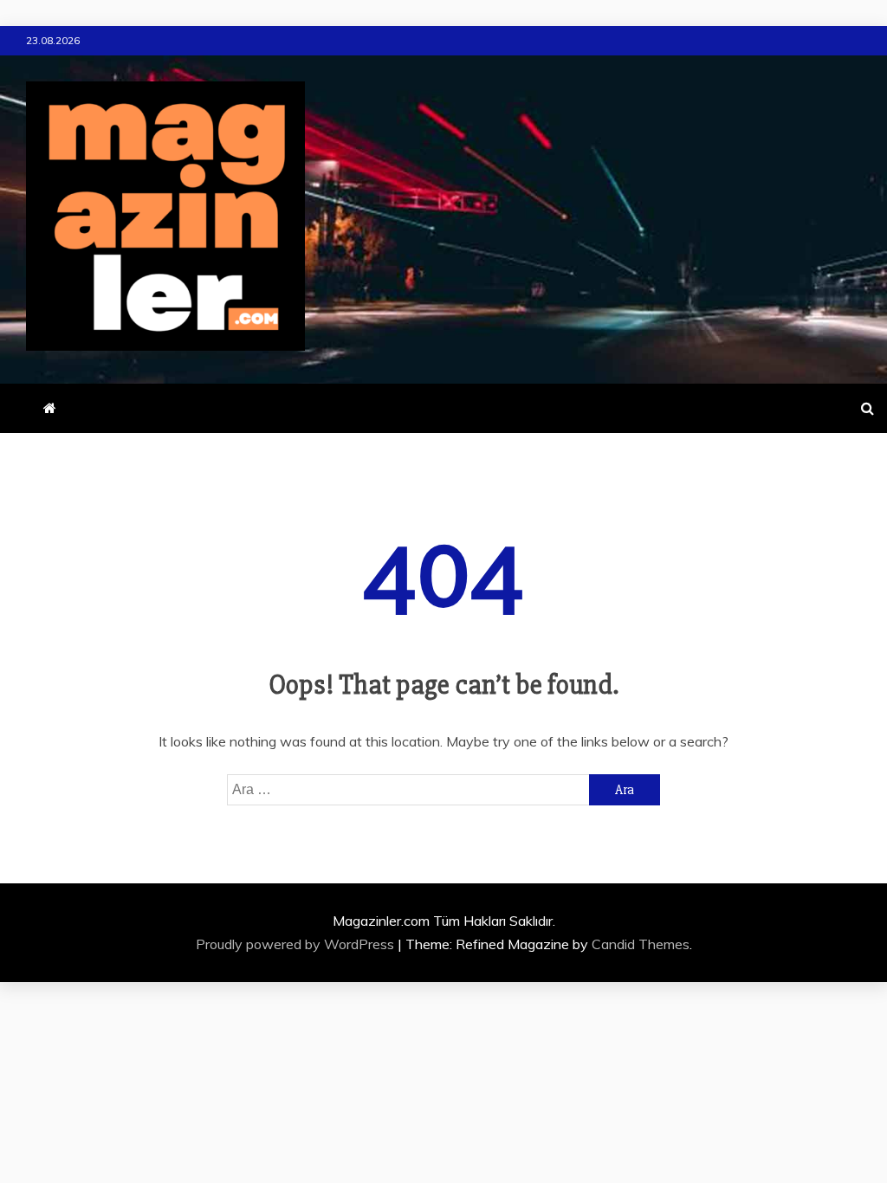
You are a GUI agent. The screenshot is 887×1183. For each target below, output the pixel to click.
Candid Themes (641, 944)
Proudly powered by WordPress (297, 944)
